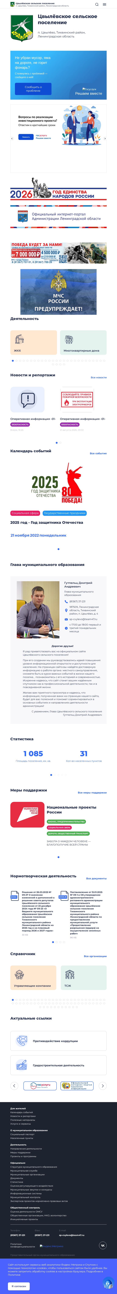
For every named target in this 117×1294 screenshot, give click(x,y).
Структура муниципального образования (33, 1167)
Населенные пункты (21, 1138)
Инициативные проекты (24, 1219)
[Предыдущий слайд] (12, 138)
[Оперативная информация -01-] (27, 399)
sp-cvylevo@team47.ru (71, 1235)
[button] (13, 361)
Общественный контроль (25, 1207)
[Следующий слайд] (105, 138)
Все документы (96, 878)
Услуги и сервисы (20, 1123)
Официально (17, 1163)
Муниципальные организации (27, 1174)
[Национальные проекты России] (27, 814)
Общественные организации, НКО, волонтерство (38, 1215)
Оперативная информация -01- (33, 419)
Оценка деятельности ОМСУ (26, 1211)
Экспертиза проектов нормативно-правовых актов (39, 1201)
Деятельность (18, 1144)
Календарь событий (21, 1112)
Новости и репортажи (23, 1116)
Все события (98, 453)
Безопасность (20, 424)
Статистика (16, 1182)
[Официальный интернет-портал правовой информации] (77, 1086)
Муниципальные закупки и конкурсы (31, 1189)
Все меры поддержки (92, 792)
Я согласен (19, 1286)
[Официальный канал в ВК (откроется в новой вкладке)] (103, 1245)
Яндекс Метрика (71, 1264)
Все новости (99, 377)
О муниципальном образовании (29, 1130)
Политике (14, 1274)
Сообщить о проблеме (33, 88)
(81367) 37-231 (17, 1235)
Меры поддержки (20, 1152)
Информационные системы (26, 1193)
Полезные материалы (22, 1120)
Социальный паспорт (22, 1134)
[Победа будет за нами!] (58, 252)
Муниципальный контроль (25, 1197)
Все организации (95, 956)
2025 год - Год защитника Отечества (46, 522)
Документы (16, 1178)
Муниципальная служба (23, 1170)
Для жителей (18, 1108)
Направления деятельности (26, 1148)
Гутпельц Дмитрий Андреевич (78, 584)
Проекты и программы (23, 1156)
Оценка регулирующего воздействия (31, 1185)
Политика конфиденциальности (22, 1245)
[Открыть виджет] (108, 1283)
